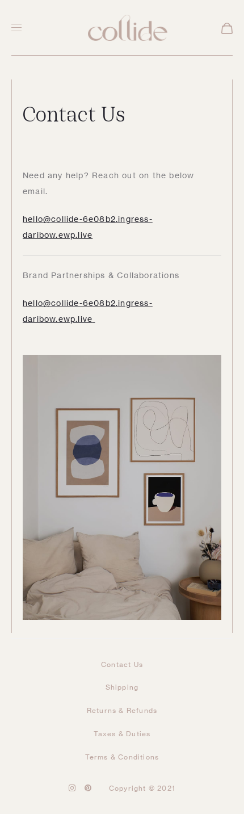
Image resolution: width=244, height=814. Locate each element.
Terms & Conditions (122, 757)
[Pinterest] (88, 788)
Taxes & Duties (122, 733)
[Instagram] (72, 788)
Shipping (122, 687)
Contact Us (122, 664)
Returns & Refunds (122, 710)
